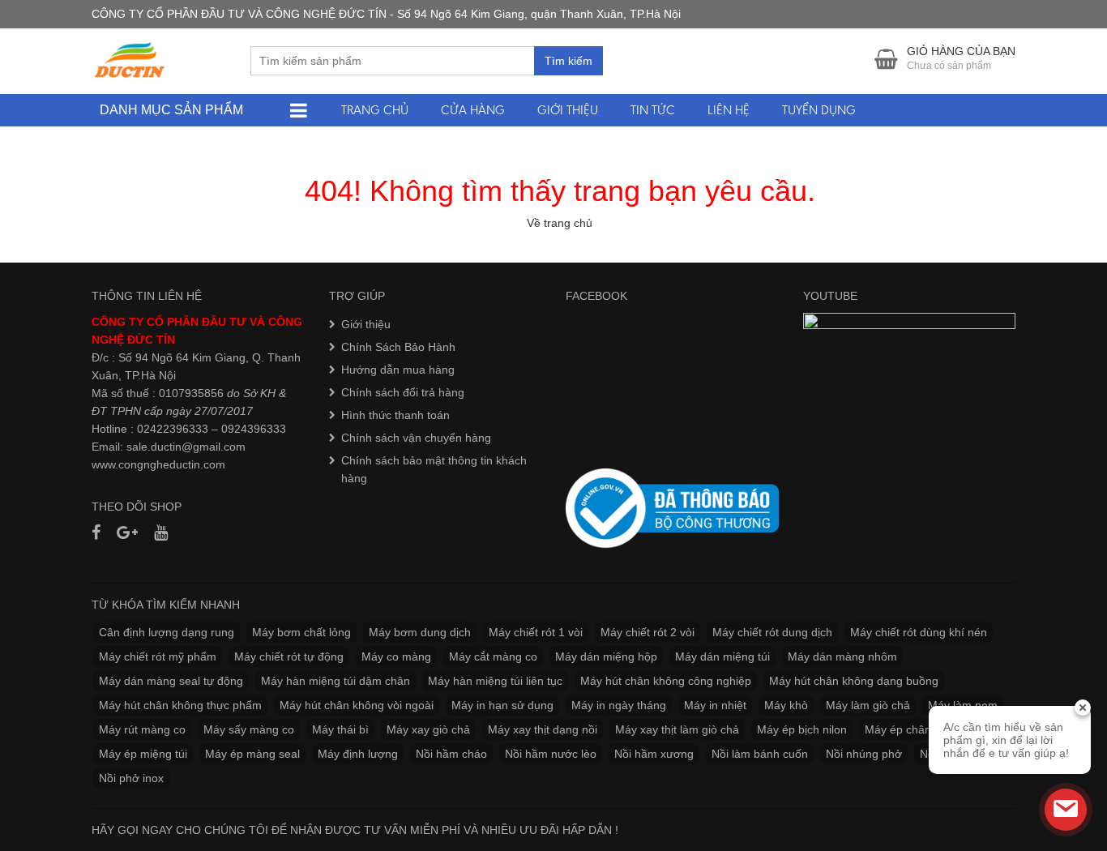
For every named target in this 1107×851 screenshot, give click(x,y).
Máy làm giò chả (868, 705)
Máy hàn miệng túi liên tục (495, 680)
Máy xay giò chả (428, 729)
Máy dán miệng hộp (606, 656)
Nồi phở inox (131, 778)
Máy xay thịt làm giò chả (677, 729)
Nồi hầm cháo (451, 753)
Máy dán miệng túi (722, 656)
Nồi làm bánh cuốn (760, 753)
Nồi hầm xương (654, 753)
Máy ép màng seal (252, 753)
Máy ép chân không (915, 729)
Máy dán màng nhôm (842, 656)
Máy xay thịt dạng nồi (542, 729)
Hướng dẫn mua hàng (398, 369)
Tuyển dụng (819, 110)
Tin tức (652, 110)
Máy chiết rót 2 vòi (648, 632)
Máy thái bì (340, 729)
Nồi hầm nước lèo (550, 753)
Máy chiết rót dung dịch (772, 632)
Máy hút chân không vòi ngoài (357, 705)
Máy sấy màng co (248, 729)
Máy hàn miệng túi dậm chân (335, 680)
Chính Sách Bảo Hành (398, 346)
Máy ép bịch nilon (802, 729)
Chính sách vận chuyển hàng (416, 437)
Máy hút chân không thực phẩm (180, 705)
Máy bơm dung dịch (420, 632)
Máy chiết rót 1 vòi (536, 632)
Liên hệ (728, 110)
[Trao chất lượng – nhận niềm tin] (130, 59)
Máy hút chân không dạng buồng (853, 680)
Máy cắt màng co (493, 656)
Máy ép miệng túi (143, 753)
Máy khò (786, 705)
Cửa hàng (473, 110)
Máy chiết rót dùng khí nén (918, 632)
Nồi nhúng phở (864, 753)
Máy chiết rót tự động (289, 656)
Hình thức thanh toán (395, 414)
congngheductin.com (171, 464)
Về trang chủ (559, 222)
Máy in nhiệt (715, 705)
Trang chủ (374, 110)
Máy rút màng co (142, 729)
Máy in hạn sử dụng (502, 705)
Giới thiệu (567, 110)
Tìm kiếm (568, 60)
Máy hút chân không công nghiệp (665, 680)
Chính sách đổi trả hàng (402, 392)
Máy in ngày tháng (618, 705)
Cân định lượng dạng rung (166, 632)
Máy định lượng (358, 753)
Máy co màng (396, 656)
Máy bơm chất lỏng (301, 632)
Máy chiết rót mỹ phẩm (157, 656)
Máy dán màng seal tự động (171, 680)
